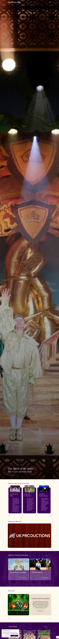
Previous (9, 516)
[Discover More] (11, 498)
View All (46, 555)
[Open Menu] (50, 2)
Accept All (14, 635)
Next (50, 516)
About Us (12, 475)
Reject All (6, 635)
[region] (10, 633)
